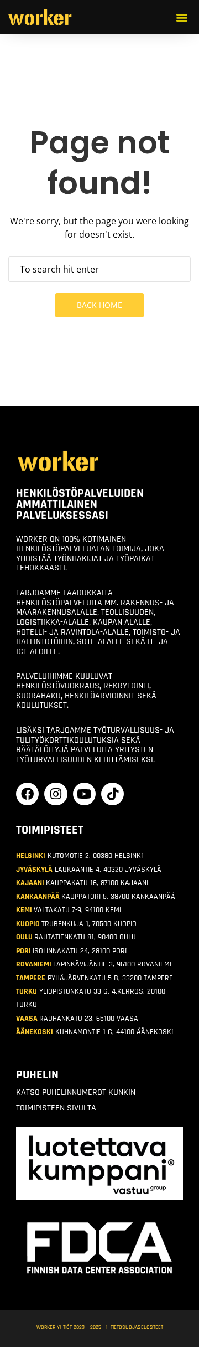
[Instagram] (55, 794)
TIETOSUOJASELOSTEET (137, 1327)
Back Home (99, 305)
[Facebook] (27, 794)
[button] (182, 17)
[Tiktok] (112, 794)
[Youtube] (84, 794)
